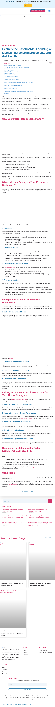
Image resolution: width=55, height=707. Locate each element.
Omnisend (11, 222)
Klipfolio (11, 358)
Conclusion (6, 93)
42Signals (33, 467)
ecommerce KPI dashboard (27, 418)
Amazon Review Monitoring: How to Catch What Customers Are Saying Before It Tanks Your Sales (40, 524)
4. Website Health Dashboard (11, 80)
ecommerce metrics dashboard (11, 153)
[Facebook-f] (45, 704)
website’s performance (10, 267)
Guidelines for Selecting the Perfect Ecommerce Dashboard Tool (18, 91)
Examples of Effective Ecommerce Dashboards (14, 74)
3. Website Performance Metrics (12, 71)
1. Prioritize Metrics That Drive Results (13, 84)
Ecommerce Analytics (8, 45)
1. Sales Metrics (9, 68)
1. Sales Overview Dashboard (12, 76)
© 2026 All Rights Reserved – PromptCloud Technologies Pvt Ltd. (16, 704)
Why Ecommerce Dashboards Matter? (12, 65)
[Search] (50, 501)
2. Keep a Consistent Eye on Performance (14, 85)
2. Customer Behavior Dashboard (12, 77)
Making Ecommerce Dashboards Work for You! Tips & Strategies (18, 82)
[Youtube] (52, 704)
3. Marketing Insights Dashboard (12, 79)
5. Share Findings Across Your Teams (13, 90)
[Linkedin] (47, 704)
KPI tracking (41, 113)
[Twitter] (50, 704)
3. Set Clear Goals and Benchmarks (13, 87)
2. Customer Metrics (10, 70)
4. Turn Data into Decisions (11, 88)
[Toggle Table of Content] (49, 63)
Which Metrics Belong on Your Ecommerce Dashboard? (16, 67)
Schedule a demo (13, 484)
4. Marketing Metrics (10, 73)
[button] (49, 11)
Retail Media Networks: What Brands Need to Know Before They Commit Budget (12, 633)
